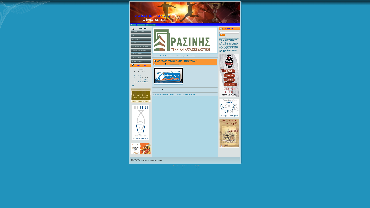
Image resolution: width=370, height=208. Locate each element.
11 (136, 77)
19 (138, 79)
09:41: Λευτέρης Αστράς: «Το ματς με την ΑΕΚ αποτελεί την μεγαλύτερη (229, 38)
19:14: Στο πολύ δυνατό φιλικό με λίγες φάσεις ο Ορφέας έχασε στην (228, 41)
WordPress (177, 165)
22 (145, 79)
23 (147, 79)
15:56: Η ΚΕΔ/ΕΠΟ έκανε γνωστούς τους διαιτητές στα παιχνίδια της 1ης (228, 44)
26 (138, 82)
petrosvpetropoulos (174, 64)
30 (147, 82)
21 (143, 79)
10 (134, 77)
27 (140, 82)
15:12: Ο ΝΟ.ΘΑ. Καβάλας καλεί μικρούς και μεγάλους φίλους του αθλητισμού (228, 50)
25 (136, 82)
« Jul (132, 85)
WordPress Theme (186, 165)
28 (143, 82)
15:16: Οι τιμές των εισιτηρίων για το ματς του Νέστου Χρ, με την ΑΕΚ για (228, 46)
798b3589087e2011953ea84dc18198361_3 (177, 61)
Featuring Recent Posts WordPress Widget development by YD (185, 167)
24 (134, 82)
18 (136, 79)
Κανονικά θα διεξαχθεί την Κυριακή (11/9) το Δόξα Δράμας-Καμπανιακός (174, 56)
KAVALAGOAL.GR (152, 16)
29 (145, 82)
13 (140, 77)
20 (140, 79)
